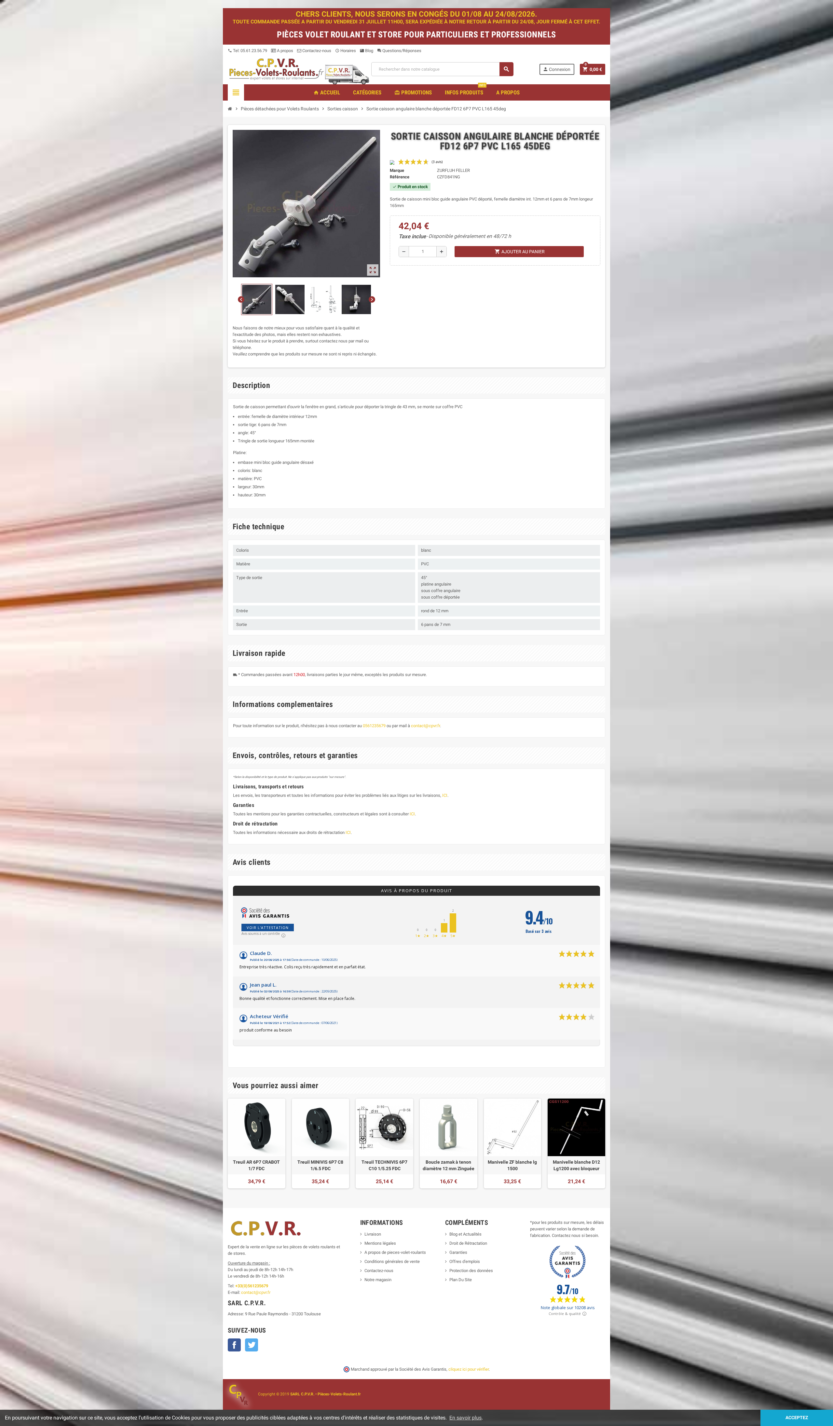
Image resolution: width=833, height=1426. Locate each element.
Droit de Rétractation (468, 1243)
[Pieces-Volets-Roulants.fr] (276, 68)
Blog (366, 50)
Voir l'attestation (268, 927)
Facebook (234, 1344)
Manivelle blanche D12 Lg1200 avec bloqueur (576, 1165)
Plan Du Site (460, 1279)
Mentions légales (380, 1243)
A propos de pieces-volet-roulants (395, 1252)
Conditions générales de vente (392, 1261)
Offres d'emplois (464, 1261)
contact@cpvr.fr (425, 725)
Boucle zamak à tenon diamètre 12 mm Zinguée (448, 1165)
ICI (444, 795)
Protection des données (471, 1270)
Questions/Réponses (399, 50)
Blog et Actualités (465, 1234)
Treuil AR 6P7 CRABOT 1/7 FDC (256, 1165)
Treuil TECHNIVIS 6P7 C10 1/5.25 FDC (384, 1165)
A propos (284, 50)
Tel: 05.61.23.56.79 (247, 50)
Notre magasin (377, 1279)
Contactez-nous (316, 50)
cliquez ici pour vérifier (468, 1369)
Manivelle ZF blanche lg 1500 (512, 1165)
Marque (397, 170)
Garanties (458, 1252)
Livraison (372, 1234)
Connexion (556, 69)
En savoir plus (465, 1418)
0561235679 (374, 725)
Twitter (251, 1344)
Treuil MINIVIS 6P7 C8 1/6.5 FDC (320, 1165)
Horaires (345, 50)
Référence (399, 176)
